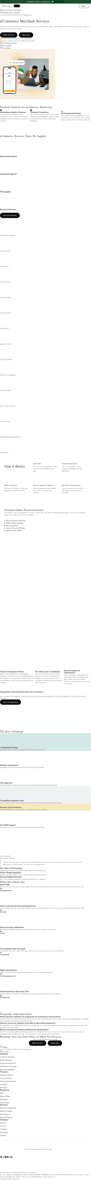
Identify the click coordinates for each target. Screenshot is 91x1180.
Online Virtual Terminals (14, 523)
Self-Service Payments (8, 1066)
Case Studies (5, 1103)
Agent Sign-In (5, 1114)
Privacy (2, 1179)
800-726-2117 (58, 1)
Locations (3, 1129)
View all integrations (10, 702)
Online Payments (6, 1060)
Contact (3, 1126)
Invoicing (3, 1084)
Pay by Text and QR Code (15, 528)
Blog (1, 1093)
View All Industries (10, 215)
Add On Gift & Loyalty (14, 530)
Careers (3, 1136)
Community (4, 1132)
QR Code (3, 1088)
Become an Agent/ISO (8, 1108)
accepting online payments (9, 1027)
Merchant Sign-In (6, 1117)
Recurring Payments (7, 1070)
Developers (4, 1099)
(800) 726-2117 (8, 35)
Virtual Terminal (5, 1078)
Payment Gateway (6, 1075)
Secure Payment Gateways (16, 521)
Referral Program (6, 1111)
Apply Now (26, 35)
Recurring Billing (12, 526)
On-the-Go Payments (7, 1063)
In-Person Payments (7, 1057)
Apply (83, 6)
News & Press (5, 1096)
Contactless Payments (8, 1081)
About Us (3, 1123)
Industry (9, 10)
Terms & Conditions (12, 1179)
